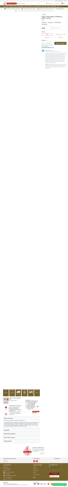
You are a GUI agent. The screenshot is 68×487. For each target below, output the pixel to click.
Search (29, 3)
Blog (58, 6)
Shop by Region (53, 6)
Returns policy (7, 470)
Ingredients (7, 430)
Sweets (25, 6)
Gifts (43, 6)
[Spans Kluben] (6, 3)
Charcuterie (11, 6)
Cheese (15, 6)
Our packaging (7, 473)
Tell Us (42, 453)
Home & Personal (37, 6)
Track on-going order (8, 477)
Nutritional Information (9, 433)
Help (65, 0)
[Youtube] (37, 461)
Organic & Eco (30, 6)
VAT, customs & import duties (10, 472)
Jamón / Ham (5, 6)
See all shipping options (60, 8)
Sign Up (5, 461)
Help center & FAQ (8, 468)
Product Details (8, 441)
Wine (45, 6)
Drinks (48, 6)
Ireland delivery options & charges (10, 475)
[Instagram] (34, 461)
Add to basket (61, 43)
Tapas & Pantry (21, 6)
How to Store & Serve (9, 437)
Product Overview (8, 418)
